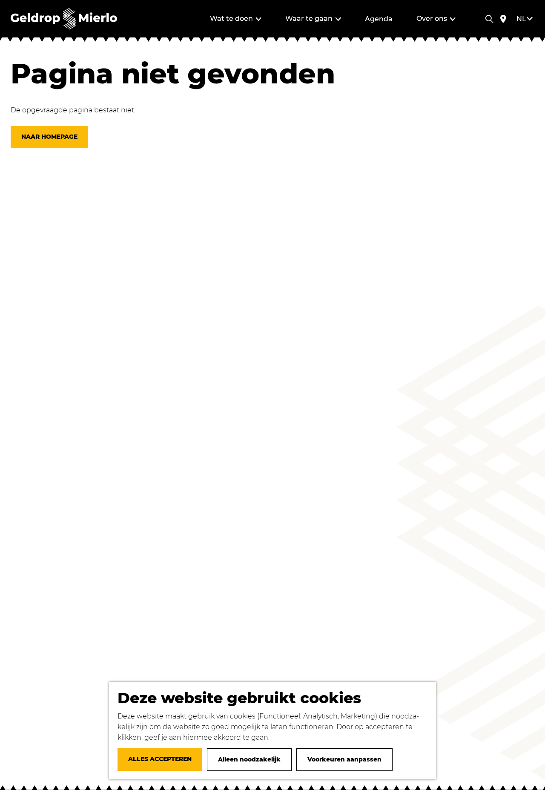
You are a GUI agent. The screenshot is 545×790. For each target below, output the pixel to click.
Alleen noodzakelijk (249, 759)
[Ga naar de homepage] (64, 18)
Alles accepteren (160, 759)
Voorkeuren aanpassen (344, 759)
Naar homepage (49, 136)
